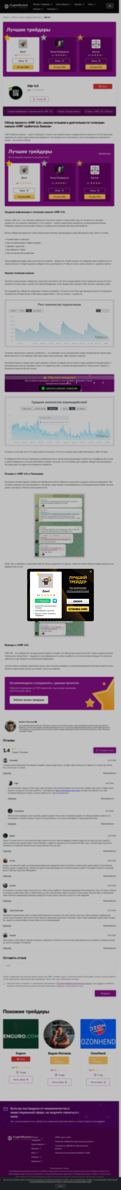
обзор (77, 601)
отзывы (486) (77, 609)
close (90, 571)
